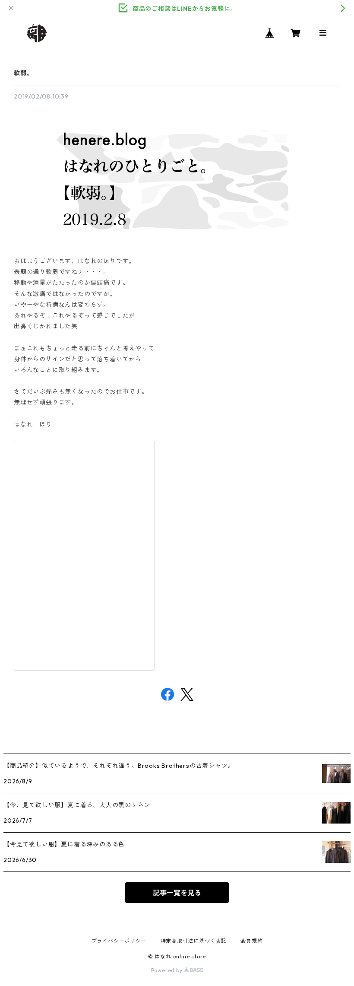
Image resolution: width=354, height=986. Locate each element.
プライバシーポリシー (119, 941)
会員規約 (251, 941)
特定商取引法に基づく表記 (194, 941)
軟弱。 (23, 73)
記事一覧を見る (177, 892)
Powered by (167, 970)
